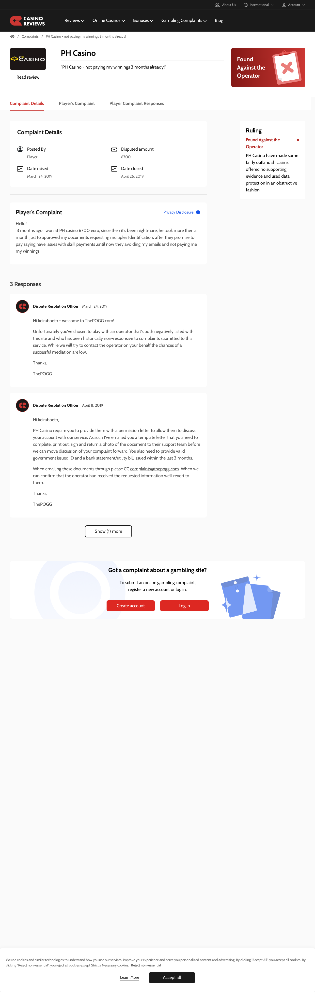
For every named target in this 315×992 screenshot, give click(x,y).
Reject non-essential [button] (146, 965)
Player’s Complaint (77, 103)
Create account (131, 605)
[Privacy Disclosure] (198, 212)
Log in (184, 605)
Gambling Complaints (181, 20)
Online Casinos (106, 20)
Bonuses (141, 20)
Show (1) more (108, 531)
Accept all (172, 977)
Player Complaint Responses (137, 103)
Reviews (72, 20)
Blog (219, 20)
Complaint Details (27, 103)
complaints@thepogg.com (154, 469)
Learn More (129, 977)
